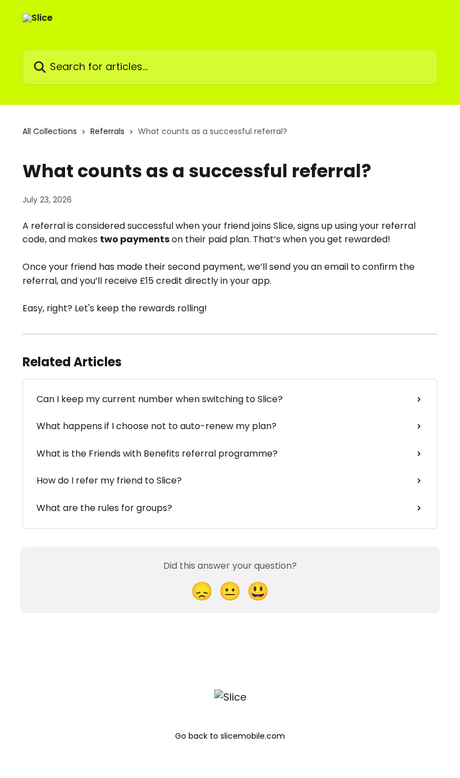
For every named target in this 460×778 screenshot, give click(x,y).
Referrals (107, 131)
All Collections (49, 131)
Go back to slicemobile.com (230, 736)
